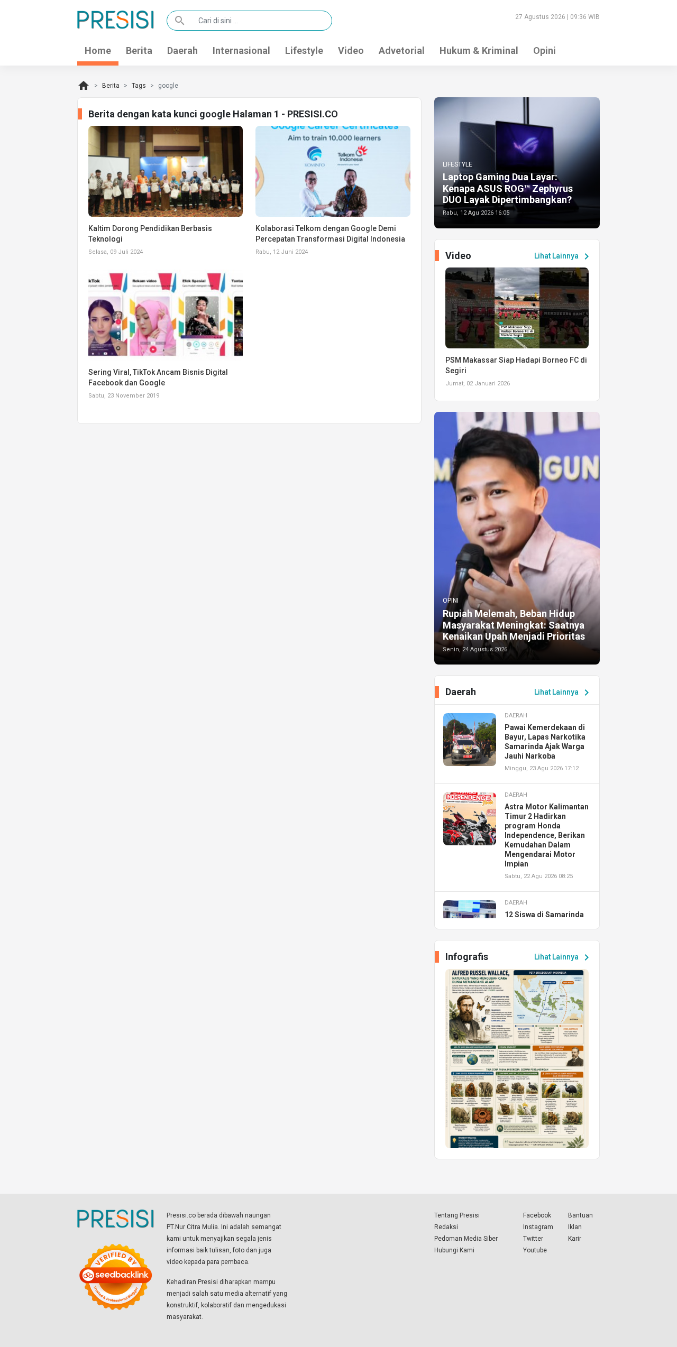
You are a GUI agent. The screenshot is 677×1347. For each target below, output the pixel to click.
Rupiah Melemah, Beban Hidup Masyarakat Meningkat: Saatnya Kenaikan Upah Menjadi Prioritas (514, 625)
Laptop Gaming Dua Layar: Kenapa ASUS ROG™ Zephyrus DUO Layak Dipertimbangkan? (508, 188)
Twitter (533, 1238)
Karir (574, 1238)
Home (98, 50)
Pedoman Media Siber (466, 1238)
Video (351, 50)
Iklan (575, 1227)
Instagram (538, 1227)
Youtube (535, 1250)
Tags (139, 85)
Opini (544, 50)
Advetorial (402, 50)
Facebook (537, 1215)
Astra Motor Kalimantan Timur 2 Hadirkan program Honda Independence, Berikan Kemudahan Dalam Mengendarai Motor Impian (547, 835)
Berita (139, 50)
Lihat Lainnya (563, 256)
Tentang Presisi (457, 1215)
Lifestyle (304, 50)
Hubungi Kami (454, 1250)
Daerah (182, 50)
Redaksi (446, 1227)
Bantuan (580, 1215)
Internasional (241, 50)
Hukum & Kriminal (479, 50)
